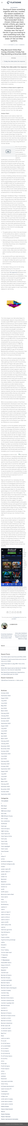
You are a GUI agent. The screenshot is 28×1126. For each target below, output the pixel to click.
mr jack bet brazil (6, 1028)
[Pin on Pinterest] (18, 612)
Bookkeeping (4, 904)
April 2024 (4, 708)
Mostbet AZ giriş (5, 977)
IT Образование (5, 960)
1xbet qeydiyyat (5, 846)
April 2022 (4, 758)
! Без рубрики (4, 801)
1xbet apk (4, 826)
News (2, 1036)
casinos (3, 927)
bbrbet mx (4, 887)
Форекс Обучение (5, 1116)
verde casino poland (6, 1101)
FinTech (3, 947)
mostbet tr (4, 1008)
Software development (7, 1086)
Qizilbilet (3, 1076)
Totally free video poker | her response (14, 61)
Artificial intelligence (6, 861)
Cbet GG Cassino (5, 932)
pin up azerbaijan (6, 1046)
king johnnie (4, 967)
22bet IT (3, 856)
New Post (3, 1033)
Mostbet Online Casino (7, 998)
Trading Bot (4, 1091)
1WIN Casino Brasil (6, 811)
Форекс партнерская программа (9, 1119)
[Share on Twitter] (12, 612)
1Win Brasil (4, 806)
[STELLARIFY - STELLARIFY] (14, 2)
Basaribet (3, 881)
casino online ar (5, 917)
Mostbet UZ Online (6, 1020)
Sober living (4, 1084)
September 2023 (5, 723)
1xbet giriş (4, 839)
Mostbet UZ (4, 1010)
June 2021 (4, 776)
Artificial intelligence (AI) (8, 864)
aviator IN (3, 874)
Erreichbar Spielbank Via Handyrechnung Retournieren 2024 (6, 636)
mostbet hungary (6, 990)
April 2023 (4, 736)
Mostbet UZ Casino (6, 1013)
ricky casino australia (7, 1081)
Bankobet (4, 879)
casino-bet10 (4, 922)
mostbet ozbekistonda (7, 1000)
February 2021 (5, 784)
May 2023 (3, 733)
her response (13, 272)
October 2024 (5, 693)
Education (4, 945)
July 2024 (4, 700)
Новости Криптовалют (7, 1109)
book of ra (4, 902)
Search (3, 645)
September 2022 (5, 753)
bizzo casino (4, 897)
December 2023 (5, 718)
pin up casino (4, 1048)
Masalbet (3, 970)
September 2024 (5, 695)
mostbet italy (5, 993)
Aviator (3, 866)
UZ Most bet (4, 1096)
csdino (3, 942)
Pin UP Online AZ (5, 1053)
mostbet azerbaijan (6, 980)
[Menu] (2, 2)
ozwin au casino (5, 1038)
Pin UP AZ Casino (5, 1043)
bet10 (2, 889)
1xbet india (4, 841)
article (3, 859)
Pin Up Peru (4, 1058)
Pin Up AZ (3, 1041)
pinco (2, 1061)
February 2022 (5, 761)
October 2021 (5, 766)
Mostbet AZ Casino (6, 975)
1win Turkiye (4, 818)
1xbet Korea (4, 844)
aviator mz (4, 876)
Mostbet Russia (5, 1005)
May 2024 (3, 705)
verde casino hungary (7, 1099)
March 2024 (4, 711)
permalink (14, 619)
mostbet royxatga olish (7, 1003)
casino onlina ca (5, 914)
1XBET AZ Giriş (5, 831)
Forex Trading (5, 950)
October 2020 (5, 791)
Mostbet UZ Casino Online (8, 1015)
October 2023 (5, 721)
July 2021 (3, 774)
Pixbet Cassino (5, 1068)
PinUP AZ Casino (5, 1066)
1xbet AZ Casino (5, 828)
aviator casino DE (5, 869)
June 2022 (4, 756)
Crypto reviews (5, 937)
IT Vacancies (4, 955)
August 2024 (4, 698)
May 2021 (3, 779)
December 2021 (5, 764)
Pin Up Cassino (5, 1051)
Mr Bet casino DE (5, 1025)
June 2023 (4, 731)
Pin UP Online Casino (6, 1056)
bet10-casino (4, 892)
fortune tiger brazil (6, 952)
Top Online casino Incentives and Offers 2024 (13, 657)
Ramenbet (4, 1078)
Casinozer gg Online (6, 929)
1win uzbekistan (5, 821)
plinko (3, 1071)
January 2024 (5, 716)
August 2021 (4, 771)
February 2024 (5, 713)
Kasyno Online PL (5, 965)
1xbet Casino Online (6, 836)
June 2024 (4, 703)
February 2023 (5, 741)
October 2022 (5, 751)
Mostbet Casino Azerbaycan (9, 988)
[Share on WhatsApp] (7, 612)
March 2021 (4, 781)
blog (2, 899)
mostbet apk (4, 972)
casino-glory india (6, 924)
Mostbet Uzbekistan (6, 1023)
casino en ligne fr (6, 912)
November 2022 (5, 748)
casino (3, 909)
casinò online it (5, 919)
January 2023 (5, 743)
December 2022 (5, 746)
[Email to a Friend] (15, 612)
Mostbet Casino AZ (6, 985)
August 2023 (4, 726)
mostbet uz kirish (6, 1018)
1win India (3, 813)
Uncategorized (14, 7)
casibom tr (4, 907)
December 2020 (5, 786)
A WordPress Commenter (8, 680)
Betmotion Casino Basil (7, 894)
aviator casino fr (5, 871)
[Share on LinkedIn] (20, 612)
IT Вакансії (4, 957)
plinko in (3, 1073)
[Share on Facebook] (10, 612)
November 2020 (5, 789)
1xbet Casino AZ (5, 833)
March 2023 (4, 738)
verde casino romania (7, 1104)
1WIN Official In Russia (6, 816)
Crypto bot (4, 935)
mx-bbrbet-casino (6, 1031)
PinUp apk (4, 1063)
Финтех (3, 1111)
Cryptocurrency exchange (8, 940)
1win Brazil (4, 808)
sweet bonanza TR (6, 1089)
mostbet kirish (5, 995)
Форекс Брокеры (5, 1114)
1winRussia (4, 823)
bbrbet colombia (5, 884)
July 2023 (4, 728)
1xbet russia (4, 849)
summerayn (21, 44)
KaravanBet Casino (6, 962)
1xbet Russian (5, 851)
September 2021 (5, 769)
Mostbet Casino (5, 982)
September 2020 (5, 794)
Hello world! (20, 680)
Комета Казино (5, 1106)
